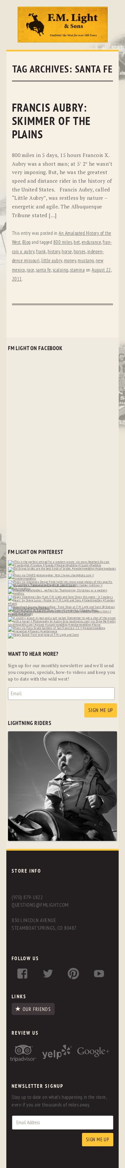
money (70, 261)
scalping (60, 270)
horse (67, 252)
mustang (86, 261)
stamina (77, 270)
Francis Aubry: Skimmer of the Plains (51, 121)
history (54, 252)
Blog (26, 242)
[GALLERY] (62, 839)
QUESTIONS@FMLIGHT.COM (40, 905)
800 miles (62, 242)
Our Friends (36, 1009)
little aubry (51, 261)
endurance (91, 242)
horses (80, 252)
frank (41, 252)
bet (77, 242)
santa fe (43, 270)
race (30, 270)
